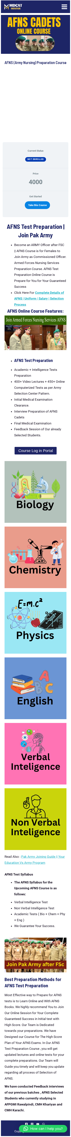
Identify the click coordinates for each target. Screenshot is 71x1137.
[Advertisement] (35, 103)
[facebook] (27, 1124)
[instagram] (33, 1124)
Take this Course (37, 205)
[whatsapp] (44, 1124)
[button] (43, 1128)
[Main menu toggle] (64, 6)
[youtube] (38, 1124)
